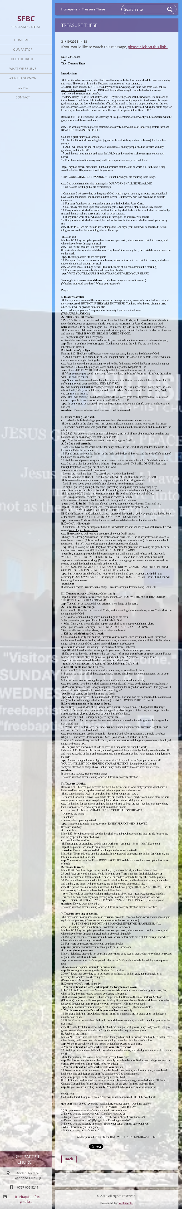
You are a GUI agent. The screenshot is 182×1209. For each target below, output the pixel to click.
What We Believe (22, 68)
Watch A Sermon (23, 78)
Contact (23, 97)
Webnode (126, 1203)
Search (170, 9)
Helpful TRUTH (22, 59)
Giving (23, 88)
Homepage (22, 40)
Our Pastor (22, 49)
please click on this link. (148, 46)
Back (69, 1159)
